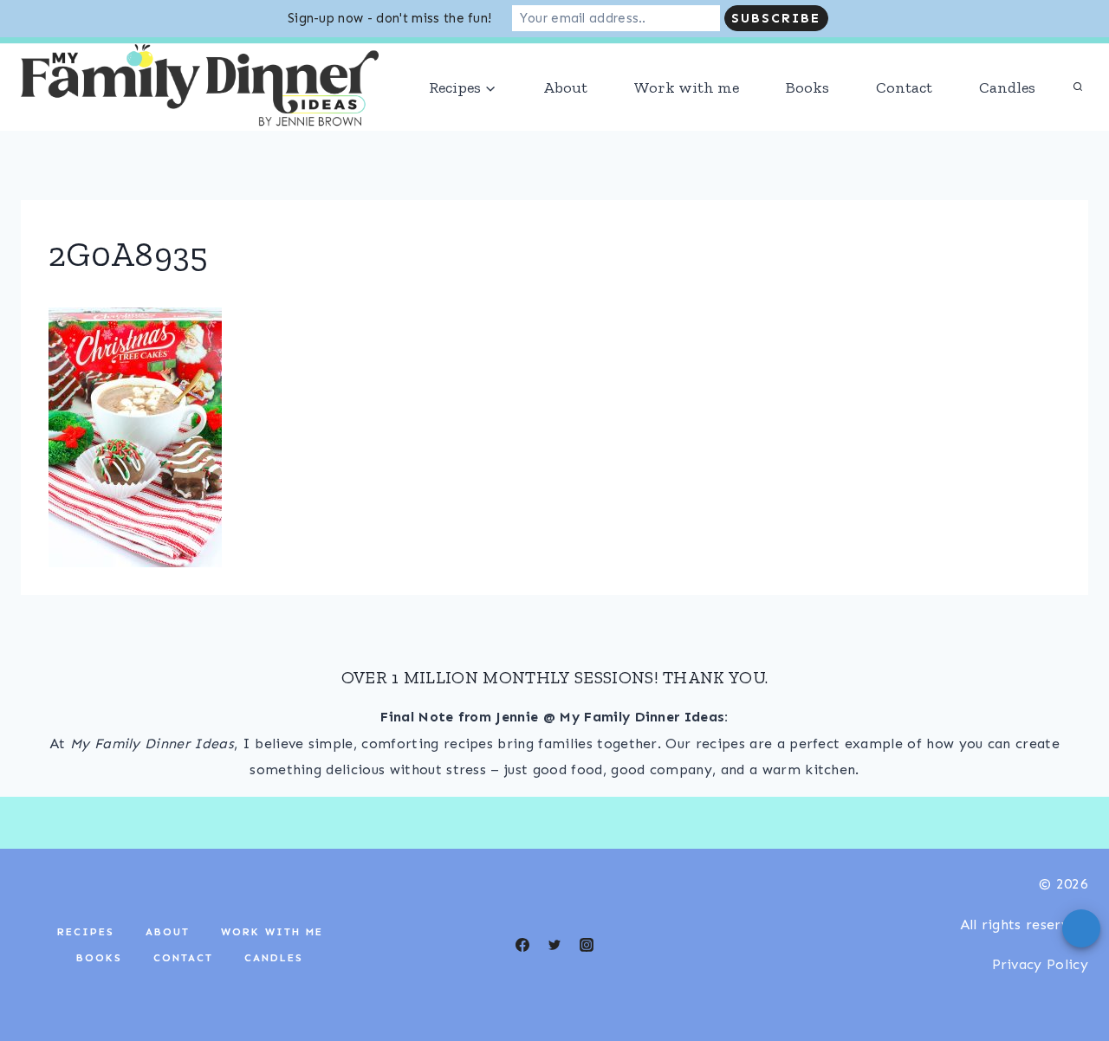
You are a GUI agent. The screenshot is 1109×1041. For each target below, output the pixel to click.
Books (807, 124)
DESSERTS (1055, 58)
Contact (904, 124)
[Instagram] (69, 59)
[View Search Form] (1077, 124)
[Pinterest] (171, 59)
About (565, 124)
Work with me (686, 124)
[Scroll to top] (1068, 974)
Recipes (85, 969)
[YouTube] (138, 59)
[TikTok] (35, 59)
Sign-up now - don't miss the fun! (390, 18)
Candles (1007, 124)
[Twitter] (554, 982)
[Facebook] (103, 59)
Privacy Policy (1040, 1001)
